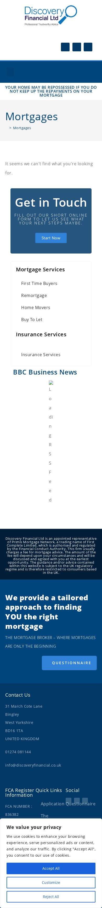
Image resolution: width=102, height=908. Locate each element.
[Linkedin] (88, 47)
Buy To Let (31, 319)
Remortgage (34, 295)
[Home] (6, 127)
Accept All (51, 868)
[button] (10, 72)
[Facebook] (65, 47)
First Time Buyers (39, 283)
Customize (51, 882)
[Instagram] (76, 47)
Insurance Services (40, 354)
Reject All (51, 896)
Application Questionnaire (53, 804)
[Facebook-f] (68, 801)
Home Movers (35, 307)
